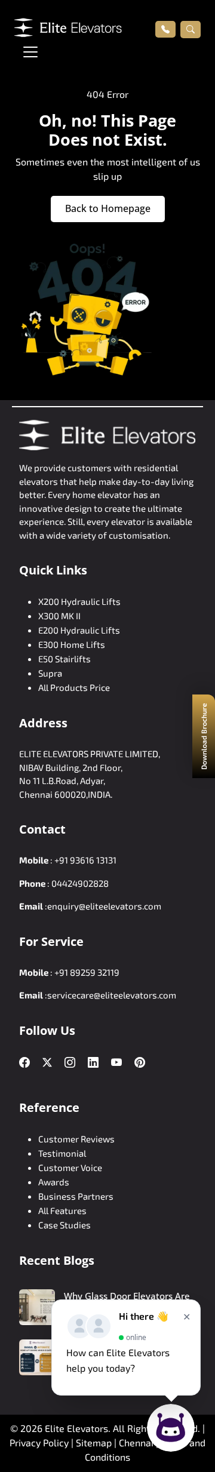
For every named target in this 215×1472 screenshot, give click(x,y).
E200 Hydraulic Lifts (79, 630)
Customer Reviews (76, 1138)
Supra (50, 673)
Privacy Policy (39, 1442)
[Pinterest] (139, 1063)
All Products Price (74, 687)
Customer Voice (70, 1167)
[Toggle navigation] (30, 52)
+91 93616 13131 (85, 860)
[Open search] (190, 29)
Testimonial (62, 1153)
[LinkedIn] (93, 1063)
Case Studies (64, 1224)
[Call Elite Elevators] (165, 29)
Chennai (137, 1442)
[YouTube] (116, 1063)
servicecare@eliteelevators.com (111, 994)
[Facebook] (24, 1063)
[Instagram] (69, 1063)
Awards (53, 1181)
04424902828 (80, 883)
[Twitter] (47, 1062)
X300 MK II (59, 615)
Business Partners (75, 1196)
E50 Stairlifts (64, 658)
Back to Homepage (107, 208)
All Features (62, 1210)
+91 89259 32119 (86, 972)
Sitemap (95, 1442)
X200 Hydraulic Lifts (79, 601)
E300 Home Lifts (71, 644)
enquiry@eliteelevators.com (104, 906)
